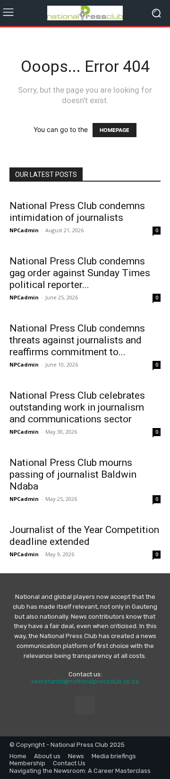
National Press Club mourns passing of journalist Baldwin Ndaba (72, 474)
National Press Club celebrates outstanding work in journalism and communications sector (77, 407)
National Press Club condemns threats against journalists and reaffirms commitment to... (77, 340)
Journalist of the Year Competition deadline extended (84, 535)
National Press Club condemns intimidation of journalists (77, 211)
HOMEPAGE (114, 130)
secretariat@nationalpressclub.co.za (85, 681)
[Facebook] (85, 705)
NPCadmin (24, 230)
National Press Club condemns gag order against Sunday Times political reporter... (79, 272)
